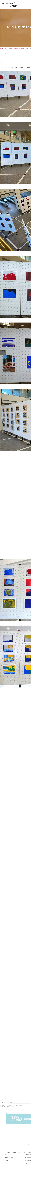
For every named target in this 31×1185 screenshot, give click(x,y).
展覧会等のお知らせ (19, 48)
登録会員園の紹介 (9, 1157)
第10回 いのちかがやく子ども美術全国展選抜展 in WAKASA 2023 (12, 1106)
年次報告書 (8, 1163)
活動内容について (9, 1160)
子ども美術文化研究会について (13, 1152)
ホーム (6, 1154)
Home (1, 48)
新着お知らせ (8, 48)
